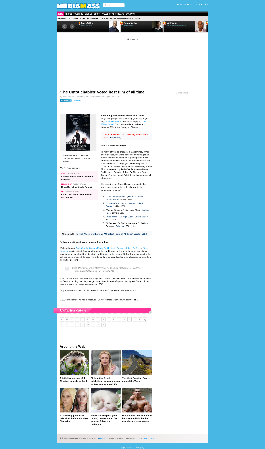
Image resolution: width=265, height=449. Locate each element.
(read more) (115, 137)
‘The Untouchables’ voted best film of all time (102, 92)
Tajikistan (120, 226)
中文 (206, 4)
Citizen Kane (113, 203)
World (88, 14)
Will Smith (142, 23)
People (68, 14)
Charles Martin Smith (99, 248)
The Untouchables (90, 18)
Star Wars (112, 216)
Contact (130, 14)
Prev (64, 26)
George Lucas (126, 216)
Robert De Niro (132, 248)
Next (72, 26)
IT (199, 4)
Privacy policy (148, 438)
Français (77, 100)
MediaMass (62, 18)
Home (60, 14)
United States (112, 199)
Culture (78, 14)
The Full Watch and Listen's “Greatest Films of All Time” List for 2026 (110, 234)
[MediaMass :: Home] (78, 6)
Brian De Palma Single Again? (76, 187)
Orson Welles (128, 203)
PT (202, 4)
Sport (97, 14)
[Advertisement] (132, 62)
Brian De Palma (113, 121)
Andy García (82, 248)
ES (192, 4)
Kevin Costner (117, 248)
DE (196, 4)
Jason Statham (101, 23)
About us (102, 438)
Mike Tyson (185, 23)
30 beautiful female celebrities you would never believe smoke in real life (105, 381)
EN (184, 4)
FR (188, 4)
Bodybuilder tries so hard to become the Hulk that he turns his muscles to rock (137, 418)
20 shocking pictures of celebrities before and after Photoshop (74, 418)
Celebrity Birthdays (113, 14)
